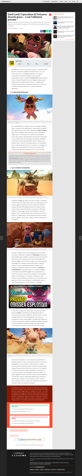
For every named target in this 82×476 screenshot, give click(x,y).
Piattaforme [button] (46, 1)
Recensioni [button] (55, 1)
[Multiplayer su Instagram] (16, 455)
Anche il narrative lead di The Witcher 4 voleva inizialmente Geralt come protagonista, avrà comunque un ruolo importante (65, 27)
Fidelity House (47, 469)
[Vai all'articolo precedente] (80, 238)
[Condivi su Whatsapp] (47, 31)
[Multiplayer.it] (6, 1)
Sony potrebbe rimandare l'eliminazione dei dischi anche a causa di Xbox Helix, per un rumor (65, 17)
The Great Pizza (53, 469)
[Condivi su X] (44, 31)
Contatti (61, 462)
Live (70, 1)
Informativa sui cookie (34, 462)
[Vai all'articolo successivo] (1, 238)
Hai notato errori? (14, 435)
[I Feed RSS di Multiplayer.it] (25, 455)
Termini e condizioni (47, 462)
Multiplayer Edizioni (61, 469)
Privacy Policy (41, 462)
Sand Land (18, 61)
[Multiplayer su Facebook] (12, 455)
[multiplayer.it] (19, 453)
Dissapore (42, 469)
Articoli (19, 63)
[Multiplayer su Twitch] (21, 455)
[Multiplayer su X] (14, 455)
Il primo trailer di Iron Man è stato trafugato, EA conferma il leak (65, 22)
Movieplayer (37, 469)
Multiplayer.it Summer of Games (19, 430)
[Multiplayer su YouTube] (23, 455)
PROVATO (9, 28)
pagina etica (41, 445)
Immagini (46, 63)
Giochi (73, 1)
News (28, 63)
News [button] (61, 1)
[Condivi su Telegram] (50, 31)
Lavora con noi (66, 462)
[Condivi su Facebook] (41, 31)
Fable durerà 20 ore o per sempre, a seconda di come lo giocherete (65, 32)
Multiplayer (32, 469)
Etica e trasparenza (55, 462)
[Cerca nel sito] (77, 1)
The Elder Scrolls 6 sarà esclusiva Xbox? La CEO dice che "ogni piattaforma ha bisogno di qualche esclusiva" (65, 36)
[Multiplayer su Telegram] (19, 455)
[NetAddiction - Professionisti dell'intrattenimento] (40, 467)
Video (66, 1)
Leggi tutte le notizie (70, 39)
